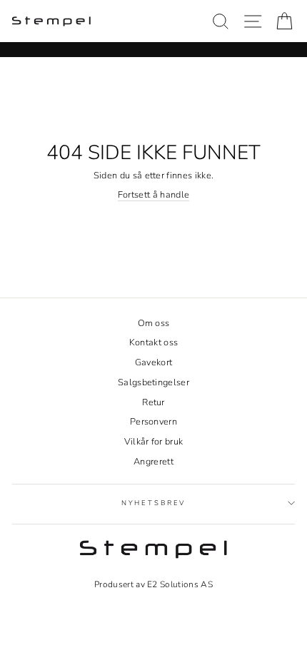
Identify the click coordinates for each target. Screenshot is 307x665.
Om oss (154, 323)
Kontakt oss (153, 342)
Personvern (153, 421)
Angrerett (153, 461)
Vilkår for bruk (153, 441)
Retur (153, 402)
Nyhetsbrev (153, 502)
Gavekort (154, 362)
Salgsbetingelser (153, 382)
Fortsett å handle (153, 195)
